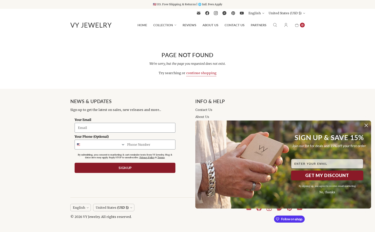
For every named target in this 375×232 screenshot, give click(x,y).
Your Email (83, 120)
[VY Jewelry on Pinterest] (233, 13)
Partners (258, 25)
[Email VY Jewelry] (198, 13)
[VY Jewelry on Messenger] (224, 13)
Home (142, 25)
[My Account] (285, 25)
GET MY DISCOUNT (327, 175)
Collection (163, 25)
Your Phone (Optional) (92, 136)
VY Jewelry (91, 217)
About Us (210, 25)
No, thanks (327, 192)
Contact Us (235, 25)
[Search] (275, 25)
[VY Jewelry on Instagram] (216, 13)
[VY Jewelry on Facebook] (207, 13)
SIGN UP (125, 168)
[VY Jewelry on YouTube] (242, 13)
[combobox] (100, 144)
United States (285, 13)
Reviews (189, 25)
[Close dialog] (366, 125)
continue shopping (201, 73)
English (254, 13)
